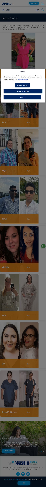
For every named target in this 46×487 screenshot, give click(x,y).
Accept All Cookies (23, 91)
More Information (23, 79)
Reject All (22, 97)
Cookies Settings (22, 85)
